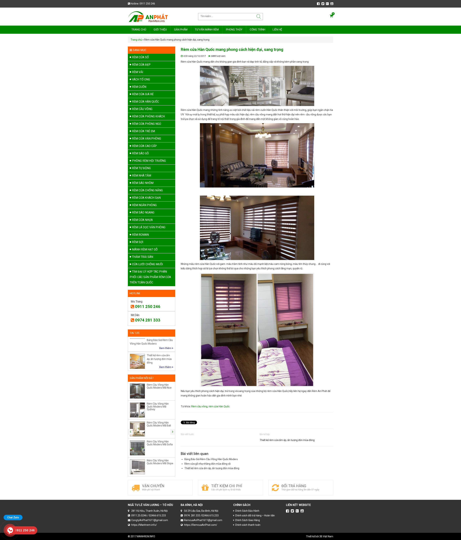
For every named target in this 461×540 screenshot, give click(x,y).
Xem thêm (165, 348)
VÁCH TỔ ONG (141, 79)
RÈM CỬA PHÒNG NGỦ (146, 123)
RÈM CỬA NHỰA (142, 220)
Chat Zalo (13, 517)
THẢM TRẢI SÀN (142, 257)
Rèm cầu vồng (199, 406)
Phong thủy (234, 29)
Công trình (257, 29)
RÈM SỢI (137, 242)
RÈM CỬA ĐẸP (141, 64)
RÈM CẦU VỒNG (142, 109)
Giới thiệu (160, 29)
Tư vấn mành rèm (207, 29)
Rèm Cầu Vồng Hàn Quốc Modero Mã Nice (159, 386)
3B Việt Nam (326, 536)
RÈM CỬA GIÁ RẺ (143, 94)
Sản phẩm (180, 29)
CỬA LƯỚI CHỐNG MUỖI (147, 264)
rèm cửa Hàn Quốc (219, 406)
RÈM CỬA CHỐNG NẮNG (147, 190)
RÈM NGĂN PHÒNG (144, 205)
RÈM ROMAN (140, 234)
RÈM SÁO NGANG (143, 212)
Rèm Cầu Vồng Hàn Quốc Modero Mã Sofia (160, 443)
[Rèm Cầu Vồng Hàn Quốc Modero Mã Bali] (137, 429)
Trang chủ (138, 29)
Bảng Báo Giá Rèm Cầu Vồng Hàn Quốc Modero (211, 459)
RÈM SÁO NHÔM (142, 183)
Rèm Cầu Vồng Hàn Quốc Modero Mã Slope (160, 462)
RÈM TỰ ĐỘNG (141, 168)
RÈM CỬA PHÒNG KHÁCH (148, 116)
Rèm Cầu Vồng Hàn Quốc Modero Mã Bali (159, 424)
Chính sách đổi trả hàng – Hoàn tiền (255, 515)
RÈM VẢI (137, 72)
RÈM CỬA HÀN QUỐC (145, 101)
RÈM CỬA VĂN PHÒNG (146, 138)
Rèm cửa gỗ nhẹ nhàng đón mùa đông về (207, 463)
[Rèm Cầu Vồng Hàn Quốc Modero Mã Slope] (137, 466)
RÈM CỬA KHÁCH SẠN (146, 197)
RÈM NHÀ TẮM (141, 175)
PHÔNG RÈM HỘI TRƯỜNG (149, 160)
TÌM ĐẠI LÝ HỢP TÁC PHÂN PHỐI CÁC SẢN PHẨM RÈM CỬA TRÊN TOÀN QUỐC (150, 277)
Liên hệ (277, 29)
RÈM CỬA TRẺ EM (143, 131)
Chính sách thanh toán (247, 524)
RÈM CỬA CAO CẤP (144, 146)
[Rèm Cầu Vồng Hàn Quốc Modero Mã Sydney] (137, 410)
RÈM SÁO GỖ (140, 153)
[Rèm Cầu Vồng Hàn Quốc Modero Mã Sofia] (137, 447)
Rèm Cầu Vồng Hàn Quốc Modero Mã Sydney (158, 406)
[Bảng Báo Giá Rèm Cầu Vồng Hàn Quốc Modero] (137, 338)
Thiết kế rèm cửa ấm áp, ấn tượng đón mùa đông (287, 440)
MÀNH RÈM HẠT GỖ (145, 249)
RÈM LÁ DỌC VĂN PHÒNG (148, 227)
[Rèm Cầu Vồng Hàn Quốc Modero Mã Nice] (137, 391)
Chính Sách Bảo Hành (247, 510)
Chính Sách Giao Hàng (247, 520)
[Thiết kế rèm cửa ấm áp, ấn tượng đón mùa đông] (137, 361)
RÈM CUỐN (139, 87)
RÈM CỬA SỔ (140, 57)
